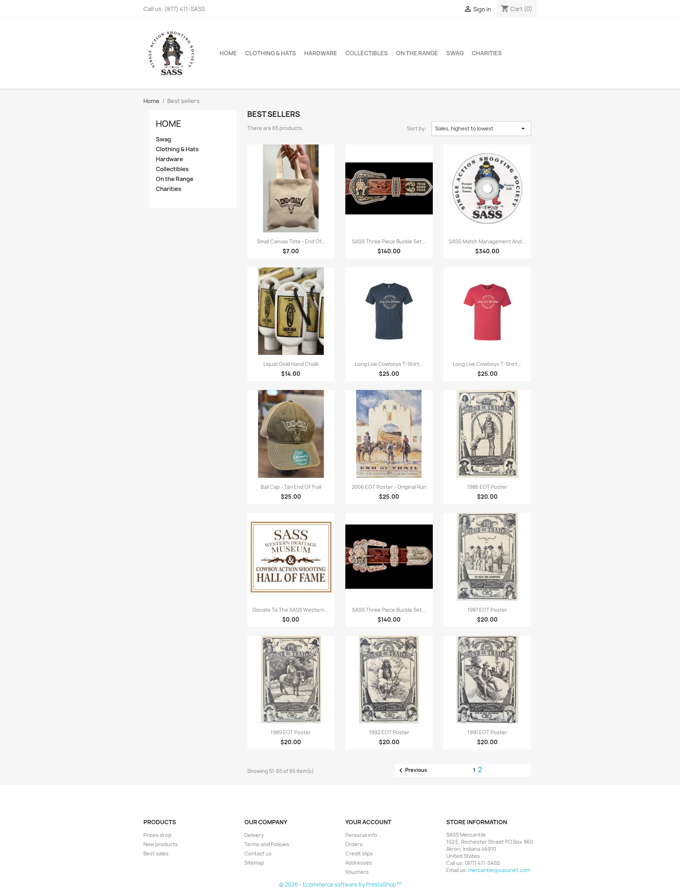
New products (160, 844)
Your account (368, 822)
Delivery (254, 835)
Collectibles (366, 53)
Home (168, 124)
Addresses (358, 862)
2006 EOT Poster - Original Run (389, 486)
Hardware (320, 53)
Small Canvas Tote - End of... (291, 241)
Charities (487, 53)
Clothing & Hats (270, 53)
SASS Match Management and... (487, 241)
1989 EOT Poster (291, 732)
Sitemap (254, 862)
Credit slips (359, 853)
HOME (228, 53)
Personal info (361, 835)
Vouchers (357, 871)
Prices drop (157, 835)
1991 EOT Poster (487, 732)
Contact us (258, 853)
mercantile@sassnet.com (499, 870)
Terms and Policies (266, 844)
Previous (412, 770)
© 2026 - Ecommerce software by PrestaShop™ (340, 884)
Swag (455, 53)
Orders (354, 844)
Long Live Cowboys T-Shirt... (389, 364)
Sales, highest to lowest (481, 128)
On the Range (417, 53)
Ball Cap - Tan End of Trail (291, 486)
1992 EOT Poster (389, 732)
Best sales (156, 853)
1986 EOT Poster (487, 486)
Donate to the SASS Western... (291, 609)
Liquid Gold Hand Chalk (291, 364)
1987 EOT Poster (487, 609)
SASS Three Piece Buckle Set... (389, 241)
